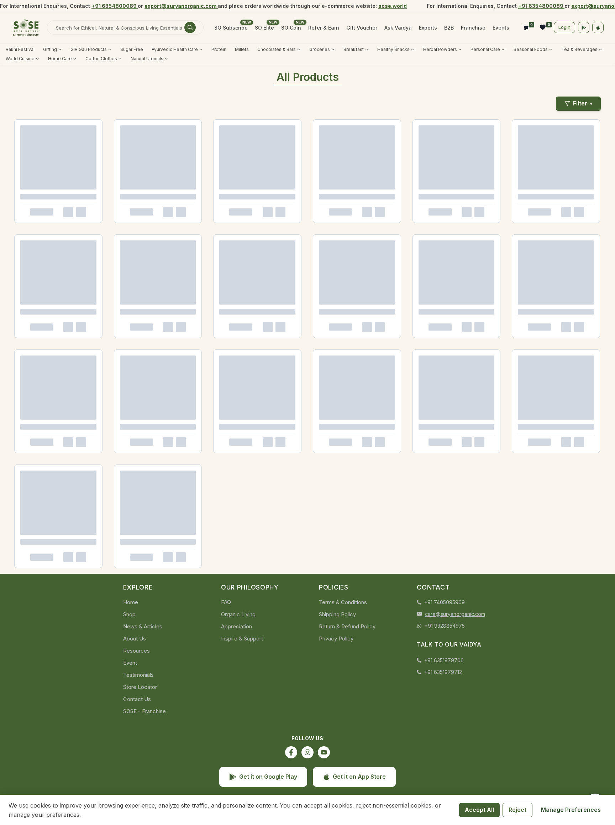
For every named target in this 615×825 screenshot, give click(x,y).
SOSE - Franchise (144, 711)
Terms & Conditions (343, 602)
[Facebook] (291, 752)
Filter (582, 103)
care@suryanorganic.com (455, 614)
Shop (129, 614)
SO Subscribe (231, 28)
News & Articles (142, 626)
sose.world (392, 6)
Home (130, 602)
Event (130, 662)
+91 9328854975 (445, 626)
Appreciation (236, 626)
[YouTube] (324, 752)
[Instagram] (307, 752)
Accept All (479, 809)
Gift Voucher (361, 28)
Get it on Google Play (268, 776)
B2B (449, 28)
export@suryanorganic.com (181, 6)
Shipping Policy (337, 614)
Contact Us (137, 699)
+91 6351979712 (443, 672)
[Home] (26, 27)
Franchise (473, 28)
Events (501, 28)
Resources (136, 650)
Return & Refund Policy (347, 626)
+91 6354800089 (114, 6)
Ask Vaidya (398, 28)
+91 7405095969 (444, 602)
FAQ (226, 602)
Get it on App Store (359, 776)
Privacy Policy (336, 638)
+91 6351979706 (444, 660)
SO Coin (291, 28)
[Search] (190, 27)
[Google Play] (583, 27)
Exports (428, 28)
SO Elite (264, 28)
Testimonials (138, 674)
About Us (134, 638)
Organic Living (238, 614)
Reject (517, 809)
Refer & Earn (323, 28)
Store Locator (140, 687)
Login (564, 27)
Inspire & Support (242, 638)
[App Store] (598, 27)
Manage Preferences (571, 809)
